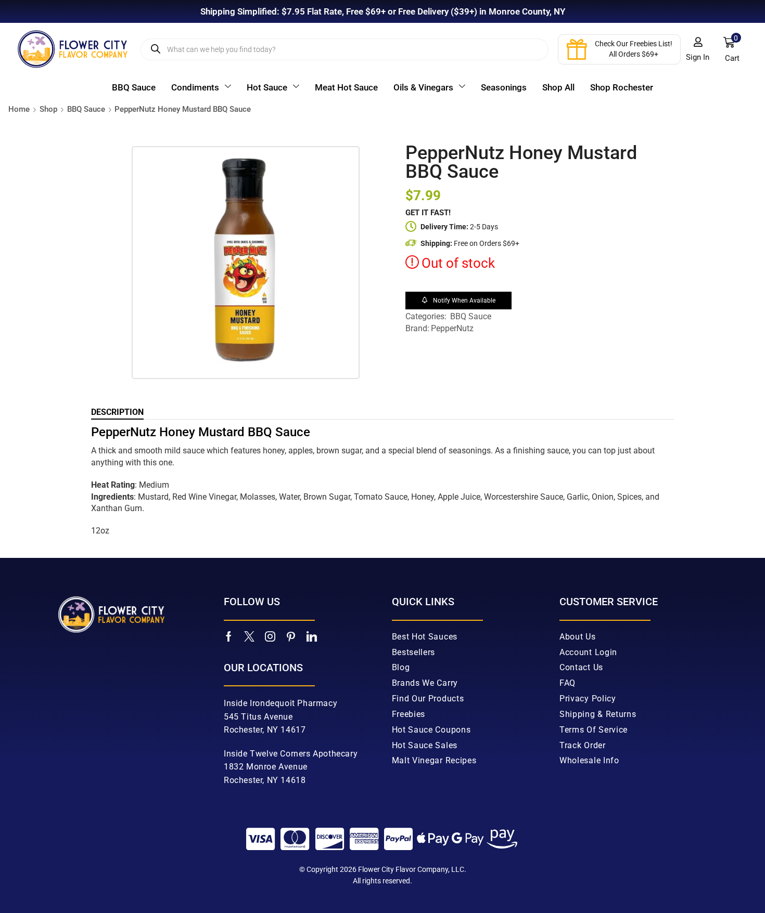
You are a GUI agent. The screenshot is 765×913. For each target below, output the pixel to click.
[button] (698, 49)
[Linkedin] (312, 636)
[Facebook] (229, 636)
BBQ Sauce (86, 109)
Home (19, 109)
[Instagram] (270, 636)
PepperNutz (452, 328)
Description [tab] (117, 412)
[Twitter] (249, 636)
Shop (48, 109)
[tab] (117, 412)
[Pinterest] (291, 636)
